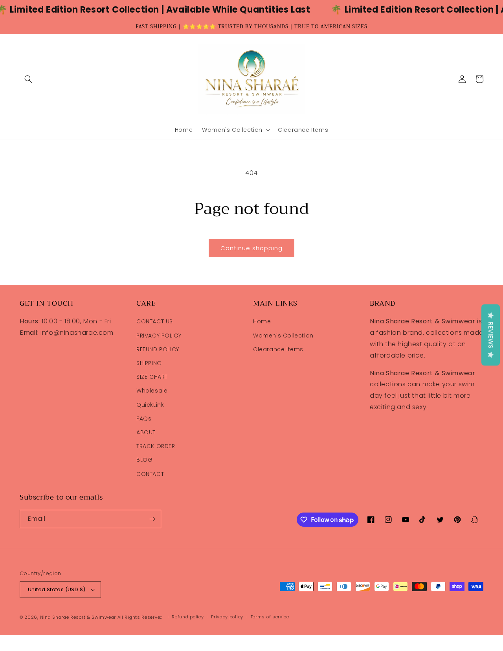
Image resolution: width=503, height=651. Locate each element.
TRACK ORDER (155, 446)
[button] (28, 79)
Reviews (490, 334)
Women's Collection (283, 335)
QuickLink (150, 405)
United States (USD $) (56, 589)
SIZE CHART (152, 377)
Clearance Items (278, 349)
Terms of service (270, 617)
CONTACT (150, 474)
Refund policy (188, 617)
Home (262, 321)
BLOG (144, 460)
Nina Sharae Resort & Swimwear (78, 617)
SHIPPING (149, 363)
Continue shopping (251, 248)
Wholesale (151, 391)
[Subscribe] (152, 519)
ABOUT (146, 432)
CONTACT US (154, 321)
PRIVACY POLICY (158, 335)
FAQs (143, 418)
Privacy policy (227, 617)
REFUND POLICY (157, 349)
